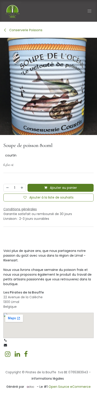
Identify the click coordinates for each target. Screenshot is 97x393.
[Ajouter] (22, 188)
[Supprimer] (7, 188)
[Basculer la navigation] (89, 11)
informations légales (48, 378)
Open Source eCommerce (69, 386)
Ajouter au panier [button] (63, 187)
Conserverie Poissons (25, 30)
